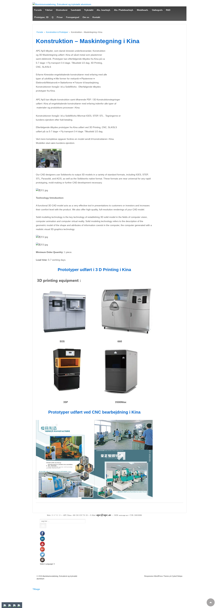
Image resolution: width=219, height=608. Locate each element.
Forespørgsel (72, 17)
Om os (86, 17)
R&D (168, 10)
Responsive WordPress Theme (156, 576)
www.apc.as (123, 515)
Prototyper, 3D (41, 17)
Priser (60, 17)
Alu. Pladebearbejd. (124, 10)
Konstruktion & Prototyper (57, 32)
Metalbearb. (142, 10)
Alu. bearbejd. (104, 10)
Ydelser (49, 10)
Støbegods (157, 10)
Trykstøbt (88, 10)
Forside (38, 10)
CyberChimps (177, 576)
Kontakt (96, 17)
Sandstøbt (76, 10)
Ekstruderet (61, 10)
